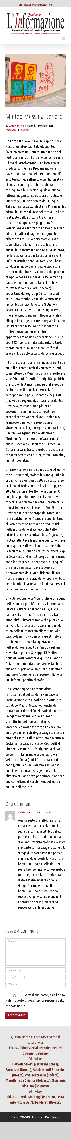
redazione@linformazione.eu (37, 4)
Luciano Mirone (16, 125)
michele (21, 812)
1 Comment (25, 129)
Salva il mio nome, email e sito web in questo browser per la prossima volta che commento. (35, 1000)
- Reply (47, 812)
